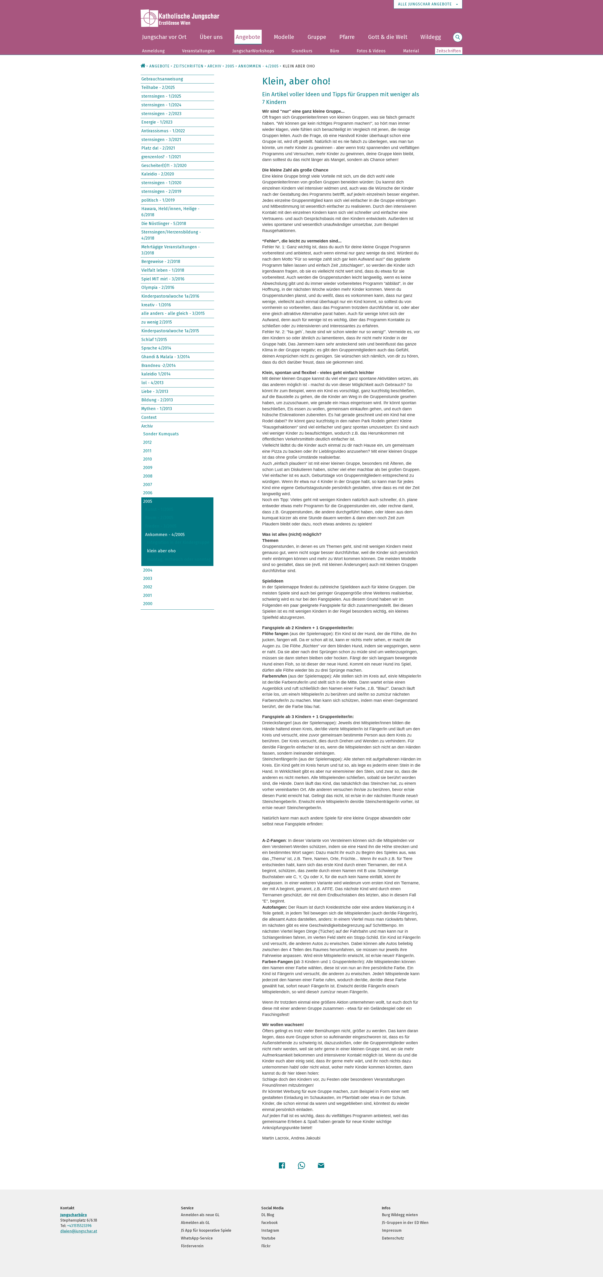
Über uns (211, 37)
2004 (147, 570)
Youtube (268, 1238)
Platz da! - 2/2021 (158, 148)
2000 (147, 603)
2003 (147, 578)
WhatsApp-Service (197, 1238)
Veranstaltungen (198, 51)
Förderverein (192, 1246)
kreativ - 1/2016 (156, 305)
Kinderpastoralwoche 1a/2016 (170, 296)
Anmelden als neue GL (200, 1215)
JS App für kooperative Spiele (206, 1230)
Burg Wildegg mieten (400, 1215)
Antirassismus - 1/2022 (163, 130)
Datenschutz (393, 1238)
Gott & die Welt (387, 37)
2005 (147, 501)
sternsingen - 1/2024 (161, 105)
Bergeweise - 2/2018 (160, 261)
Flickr (266, 1246)
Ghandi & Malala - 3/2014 (165, 356)
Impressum (392, 1230)
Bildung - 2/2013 (157, 400)
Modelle (284, 37)
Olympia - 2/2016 (157, 287)
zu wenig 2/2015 (156, 322)
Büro (334, 51)
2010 (147, 459)
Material (411, 51)
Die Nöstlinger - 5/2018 (163, 223)
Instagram (270, 1230)
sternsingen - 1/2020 (161, 182)
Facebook (269, 1222)
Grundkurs (302, 51)
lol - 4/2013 (152, 382)
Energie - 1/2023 (156, 122)
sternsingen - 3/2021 (161, 139)
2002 (147, 587)
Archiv (214, 66)
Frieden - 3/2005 (160, 526)
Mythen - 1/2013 (156, 408)
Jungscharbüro (73, 1215)
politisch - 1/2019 (158, 200)
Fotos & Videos (371, 51)
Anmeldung (153, 51)
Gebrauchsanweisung (162, 79)
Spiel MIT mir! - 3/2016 (162, 278)
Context (149, 417)
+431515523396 (79, 1225)
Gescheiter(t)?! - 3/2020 (164, 165)
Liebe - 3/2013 (154, 391)
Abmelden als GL (195, 1222)
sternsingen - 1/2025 (161, 96)
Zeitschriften (448, 51)
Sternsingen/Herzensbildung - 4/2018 (171, 235)
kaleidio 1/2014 (156, 374)
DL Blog (267, 1215)
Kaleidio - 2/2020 (157, 174)
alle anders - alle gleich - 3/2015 (173, 313)
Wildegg (430, 37)
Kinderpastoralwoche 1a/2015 (170, 330)
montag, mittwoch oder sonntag (179, 559)
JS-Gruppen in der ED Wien (405, 1222)
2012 (147, 442)
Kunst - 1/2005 (159, 509)
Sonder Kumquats (161, 434)
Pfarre (347, 37)
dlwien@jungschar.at (78, 1231)
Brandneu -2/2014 (158, 365)
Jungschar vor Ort (164, 37)
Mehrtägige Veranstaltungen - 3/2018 (170, 250)
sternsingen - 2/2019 (161, 191)
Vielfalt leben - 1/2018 (162, 270)
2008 (147, 476)
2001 (147, 595)
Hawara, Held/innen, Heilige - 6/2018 (170, 211)
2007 (147, 484)
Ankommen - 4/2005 (165, 534)
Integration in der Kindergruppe (178, 542)
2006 (147, 492)
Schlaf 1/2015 (154, 339)
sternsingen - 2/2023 (161, 113)
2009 (147, 467)
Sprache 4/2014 (156, 348)
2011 (147, 450)
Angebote (248, 37)
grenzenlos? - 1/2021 (161, 156)
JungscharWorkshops (253, 51)
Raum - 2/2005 (159, 517)
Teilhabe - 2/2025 (158, 87)
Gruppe (317, 37)
